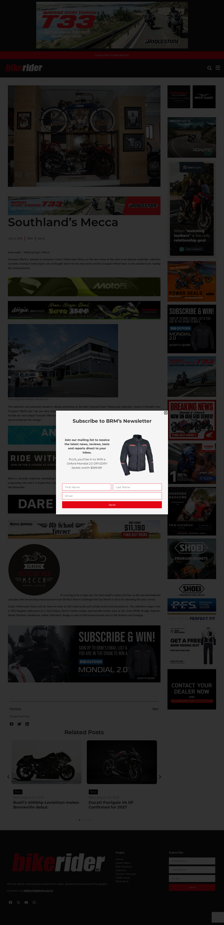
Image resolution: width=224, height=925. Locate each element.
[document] (112, 462)
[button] (165, 413)
